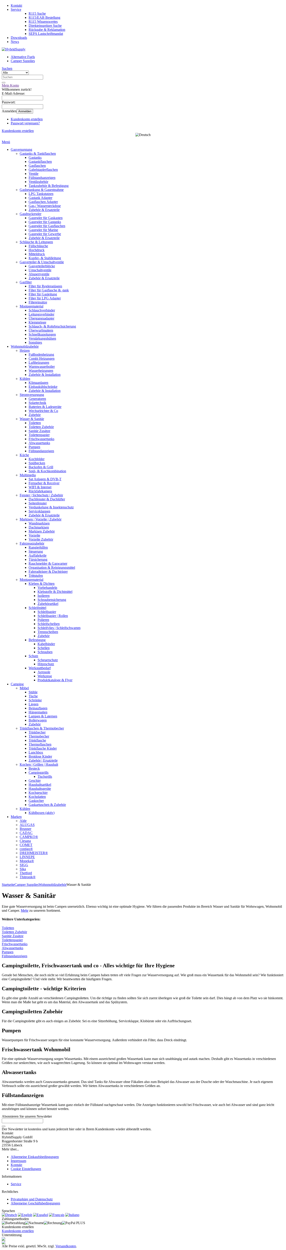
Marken (16, 817)
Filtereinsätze (38, 302)
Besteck (34, 768)
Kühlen (25, 378)
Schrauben (45, 652)
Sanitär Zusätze (39, 431)
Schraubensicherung (52, 600)
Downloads (19, 38)
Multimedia (28, 475)
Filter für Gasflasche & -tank (49, 290)
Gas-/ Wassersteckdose (45, 206)
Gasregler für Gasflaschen (47, 226)
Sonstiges (35, 342)
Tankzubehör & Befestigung (49, 186)
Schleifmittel (37, 608)
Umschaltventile (40, 270)
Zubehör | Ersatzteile (43, 760)
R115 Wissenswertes (43, 21)
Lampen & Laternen (43, 716)
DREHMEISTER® (34, 853)
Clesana (25, 841)
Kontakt (16, 5)
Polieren (43, 620)
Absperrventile (39, 274)
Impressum (18, 1161)
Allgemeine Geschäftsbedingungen (35, 1203)
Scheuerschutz (48, 660)
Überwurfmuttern (41, 330)
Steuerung (36, 551)
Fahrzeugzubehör (32, 543)
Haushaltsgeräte (40, 788)
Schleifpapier (47, 612)
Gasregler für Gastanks (45, 222)
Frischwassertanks (41, 439)
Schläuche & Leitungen (36, 242)
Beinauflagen (38, 708)
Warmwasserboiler (42, 366)
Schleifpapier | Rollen (53, 616)
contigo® (26, 849)
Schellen (44, 648)
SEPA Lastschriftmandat (46, 34)
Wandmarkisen (39, 523)
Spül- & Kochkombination (47, 471)
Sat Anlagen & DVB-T (45, 479)
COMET (26, 845)
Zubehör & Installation (45, 374)
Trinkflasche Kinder (43, 748)
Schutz (33, 656)
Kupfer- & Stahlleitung (45, 258)
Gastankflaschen (40, 161)
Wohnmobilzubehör (25, 346)
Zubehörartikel (48, 604)
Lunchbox (36, 752)
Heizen (25, 350)
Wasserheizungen (41, 370)
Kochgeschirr (38, 792)
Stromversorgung (32, 395)
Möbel (24, 688)
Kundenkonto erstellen (27, 119)
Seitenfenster (38, 503)
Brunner (25, 829)
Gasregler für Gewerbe (45, 234)
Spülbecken (37, 463)
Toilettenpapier (39, 435)
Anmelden (24, 111)
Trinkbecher (37, 732)
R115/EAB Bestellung (44, 17)
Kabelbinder (46, 644)
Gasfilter (26, 282)
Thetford (26, 873)
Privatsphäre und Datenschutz (32, 1199)
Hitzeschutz (46, 664)
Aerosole (44, 672)
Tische (33, 696)
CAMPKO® (29, 837)
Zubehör (35, 415)
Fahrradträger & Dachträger (48, 571)
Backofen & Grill (41, 467)
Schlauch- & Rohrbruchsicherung (52, 326)
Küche (24, 455)
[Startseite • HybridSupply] (13, 49)
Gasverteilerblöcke (42, 266)
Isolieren (44, 596)
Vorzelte (34, 535)
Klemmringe (37, 322)
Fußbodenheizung (41, 354)
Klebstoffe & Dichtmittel (55, 592)
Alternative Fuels (23, 57)
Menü (6, 142)
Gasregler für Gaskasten (46, 218)
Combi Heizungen (42, 358)
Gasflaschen (37, 165)
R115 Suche (37, 13)
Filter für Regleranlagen (45, 286)
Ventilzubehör (38, 182)
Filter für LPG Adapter (45, 298)
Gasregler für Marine (43, 230)
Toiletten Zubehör (41, 427)
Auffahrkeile (37, 555)
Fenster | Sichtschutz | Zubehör (41, 495)
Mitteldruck (37, 254)
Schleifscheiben (49, 624)
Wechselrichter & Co (43, 411)
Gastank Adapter (40, 198)
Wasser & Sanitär (32, 419)
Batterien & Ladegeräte (45, 407)
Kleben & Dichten (42, 583)
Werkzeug (45, 676)
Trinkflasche (37, 740)
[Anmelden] (3, 1126)
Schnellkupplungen (42, 334)
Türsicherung (38, 559)
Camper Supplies (23, 61)
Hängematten (38, 712)
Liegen (33, 704)
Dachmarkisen (39, 527)
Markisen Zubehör (42, 531)
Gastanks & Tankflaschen (38, 153)
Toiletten (35, 423)
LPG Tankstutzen (41, 194)
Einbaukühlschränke (43, 387)
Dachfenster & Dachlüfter (47, 499)
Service (16, 9)
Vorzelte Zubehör (41, 539)
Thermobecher (39, 736)
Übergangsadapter (41, 318)
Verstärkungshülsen (42, 338)
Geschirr (35, 780)
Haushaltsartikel (40, 784)
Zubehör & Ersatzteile (44, 210)
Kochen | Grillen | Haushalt (39, 764)
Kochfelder (36, 459)
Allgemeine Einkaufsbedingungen (35, 1157)
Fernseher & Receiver (44, 483)
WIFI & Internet (40, 487)
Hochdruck (36, 250)
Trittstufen (36, 575)
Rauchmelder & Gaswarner (48, 563)
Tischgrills (45, 776)
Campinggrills (38, 772)
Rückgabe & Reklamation (47, 29)
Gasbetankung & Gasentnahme (42, 190)
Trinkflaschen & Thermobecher (42, 728)
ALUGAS (27, 825)
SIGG (24, 865)
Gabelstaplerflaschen (43, 169)
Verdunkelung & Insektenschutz (51, 507)
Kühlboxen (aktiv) (42, 813)
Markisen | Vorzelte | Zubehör (40, 519)
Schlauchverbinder (42, 310)
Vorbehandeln (47, 587)
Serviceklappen (39, 511)
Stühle (33, 692)
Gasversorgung (21, 149)
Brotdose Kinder (40, 756)
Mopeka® (27, 861)
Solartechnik (37, 403)
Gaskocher (36, 801)
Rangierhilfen (38, 547)
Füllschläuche (38, 246)
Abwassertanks (39, 443)
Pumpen (34, 447)
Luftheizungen (39, 362)
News (15, 42)
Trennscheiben (48, 632)
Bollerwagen (38, 720)
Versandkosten (65, 1246)
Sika (23, 869)
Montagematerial (31, 306)
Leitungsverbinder (41, 314)
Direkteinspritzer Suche (45, 25)
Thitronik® (28, 877)
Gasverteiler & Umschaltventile (42, 262)
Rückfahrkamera (40, 491)
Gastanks (35, 157)
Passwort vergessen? (25, 123)
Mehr (24, 910)
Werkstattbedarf (40, 668)
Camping (17, 684)
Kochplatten (37, 796)
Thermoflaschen (40, 744)
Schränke (35, 700)
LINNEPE (27, 857)
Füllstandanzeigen (41, 451)
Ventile (33, 174)
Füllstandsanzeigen (42, 178)
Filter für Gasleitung (43, 294)
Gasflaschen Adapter (43, 202)
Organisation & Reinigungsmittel (52, 567)
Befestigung (37, 640)
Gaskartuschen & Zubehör (47, 805)
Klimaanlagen (38, 383)
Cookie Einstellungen (26, 1169)
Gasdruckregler (30, 214)
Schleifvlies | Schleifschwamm (59, 628)
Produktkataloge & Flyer (55, 680)
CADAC (26, 833)
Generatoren (37, 399)
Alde (23, 821)
